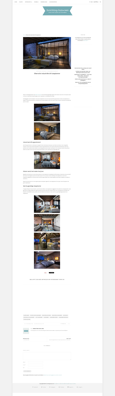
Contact (62, 383)
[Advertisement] (57, 25)
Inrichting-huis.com (39, 323)
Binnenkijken (44, 1)
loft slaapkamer (39, 317)
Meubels (36, 1)
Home (16, 1)
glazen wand (26, 315)
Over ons (58, 383)
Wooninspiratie (53, 1)
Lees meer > (85, 40)
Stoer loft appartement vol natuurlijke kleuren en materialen (59, 339)
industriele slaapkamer (57, 315)
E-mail (24, 364)
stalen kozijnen (38, 94)
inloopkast (65, 315)
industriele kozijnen (46, 315)
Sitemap (66, 383)
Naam (24, 362)
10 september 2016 (29, 323)
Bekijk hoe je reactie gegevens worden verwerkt (53, 375)
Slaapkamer (46, 317)
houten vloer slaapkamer (35, 315)
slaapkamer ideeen (54, 317)
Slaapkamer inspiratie (52, 71)
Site (23, 367)
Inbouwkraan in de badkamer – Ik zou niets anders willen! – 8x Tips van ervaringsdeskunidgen (83, 76)
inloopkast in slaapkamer (29, 317)
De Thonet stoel (26, 339)
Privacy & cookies (72, 383)
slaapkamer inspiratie (63, 317)
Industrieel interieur (41, 71)
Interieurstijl (28, 1)
